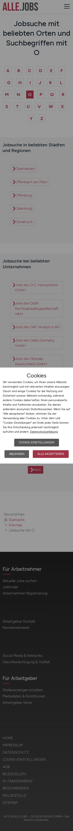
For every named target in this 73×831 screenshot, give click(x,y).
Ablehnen (16, 454)
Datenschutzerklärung (44, 431)
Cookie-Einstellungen (36, 442)
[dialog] (36, 415)
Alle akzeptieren (50, 454)
